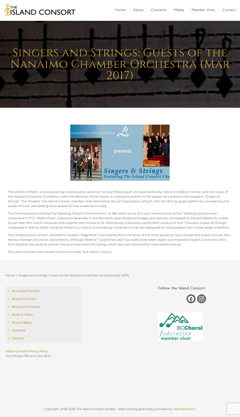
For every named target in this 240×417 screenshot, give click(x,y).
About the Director (26, 307)
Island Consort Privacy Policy (27, 351)
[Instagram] (201, 298)
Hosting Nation (184, 409)
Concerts (18, 330)
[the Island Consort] (39, 10)
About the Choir (24, 299)
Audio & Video (22, 314)
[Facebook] (191, 298)
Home (10, 275)
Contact (18, 338)
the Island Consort (25, 291)
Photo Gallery (22, 322)
